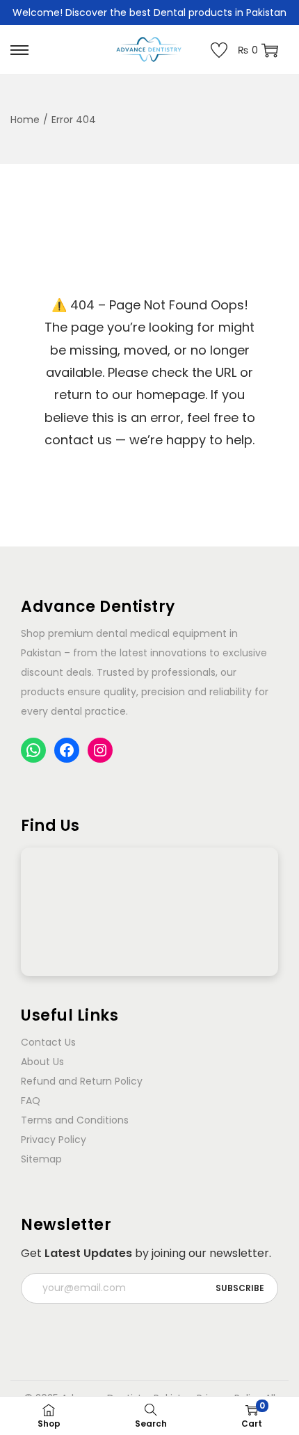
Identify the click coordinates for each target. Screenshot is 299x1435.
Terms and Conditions (75, 1120)
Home (25, 120)
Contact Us (48, 1042)
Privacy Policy (53, 1139)
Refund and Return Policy (82, 1081)
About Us (42, 1062)
